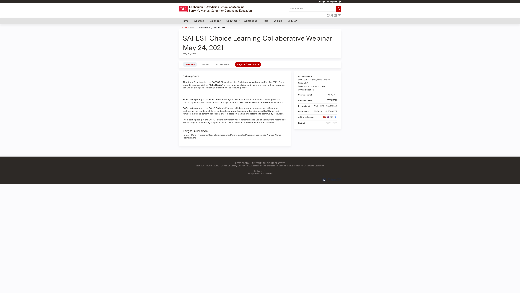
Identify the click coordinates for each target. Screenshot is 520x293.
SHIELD (292, 20)
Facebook (328, 14)
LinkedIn (335, 14)
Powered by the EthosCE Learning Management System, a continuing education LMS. (331, 180)
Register (333, 2)
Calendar (215, 20)
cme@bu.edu (253, 173)
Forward (339, 14)
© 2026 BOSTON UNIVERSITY (248, 163)
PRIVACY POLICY (204, 166)
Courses (199, 20)
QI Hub (278, 20)
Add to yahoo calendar (328, 117)
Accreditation (223, 64)
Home (185, 20)
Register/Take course (248, 64)
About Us (231, 20)
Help (265, 20)
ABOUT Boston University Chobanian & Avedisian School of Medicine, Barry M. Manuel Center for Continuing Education (268, 166)
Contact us (250, 20)
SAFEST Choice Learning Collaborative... (207, 27)
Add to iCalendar (331, 117)
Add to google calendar (324, 117)
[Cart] (340, 3)
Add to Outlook (335, 117)
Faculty (205, 64)
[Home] (216, 8)
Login (322, 2)
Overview (190, 64)
